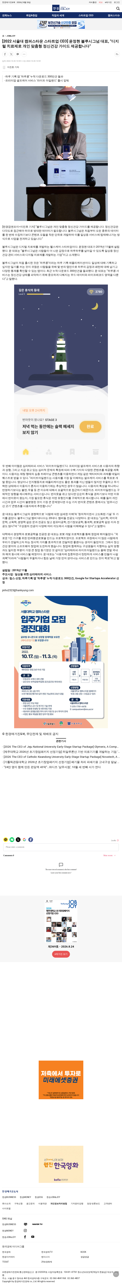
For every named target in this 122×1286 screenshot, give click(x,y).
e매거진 (108, 2)
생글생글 (85, 1257)
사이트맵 (6, 1208)
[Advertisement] (61, 1011)
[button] (117, 2)
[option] (61, 24)
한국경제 (6, 1252)
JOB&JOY (10, 36)
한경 (9, 1197)
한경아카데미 (8, 1257)
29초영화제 (46, 1262)
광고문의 (30, 1203)
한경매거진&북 (8, 2)
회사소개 (6, 1203)
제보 (101, 2)
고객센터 (108, 1203)
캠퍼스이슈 (114, 15)
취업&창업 (31, 15)
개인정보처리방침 (58, 1203)
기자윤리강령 (77, 1203)
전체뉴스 (7, 15)
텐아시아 (45, 1257)
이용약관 (42, 1203)
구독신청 (18, 1203)
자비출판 (93, 2)
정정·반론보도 (93, 1203)
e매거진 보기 (61, 954)
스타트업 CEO (86, 15)
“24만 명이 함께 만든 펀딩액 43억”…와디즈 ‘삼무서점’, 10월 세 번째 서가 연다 (52, 767)
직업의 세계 (58, 15)
